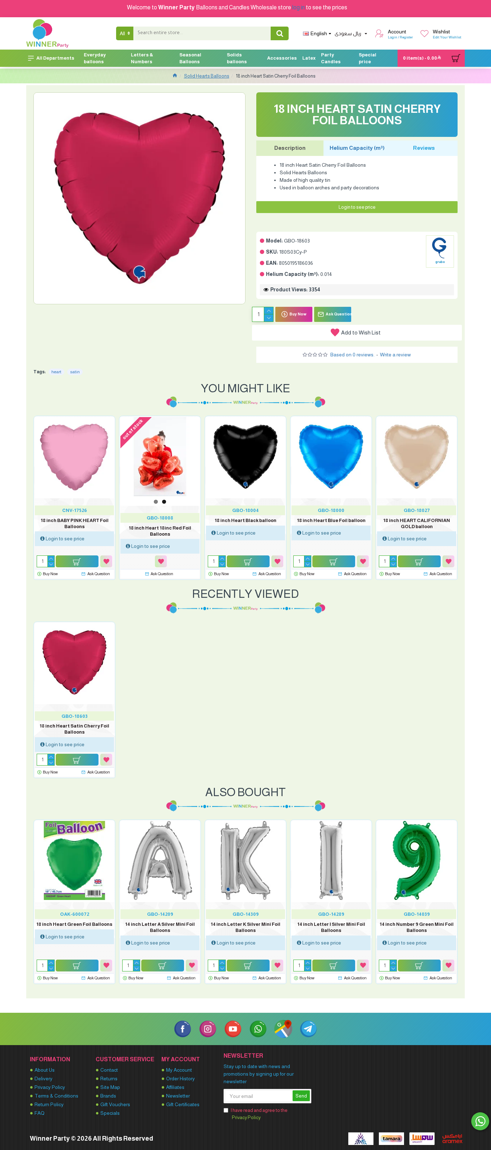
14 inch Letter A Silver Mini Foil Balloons (160, 927)
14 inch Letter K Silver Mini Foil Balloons (245, 927)
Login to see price (357, 207)
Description (290, 148)
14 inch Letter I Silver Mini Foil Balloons (331, 927)
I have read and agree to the (259, 1114)
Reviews (424, 148)
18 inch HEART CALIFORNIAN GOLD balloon (416, 523)
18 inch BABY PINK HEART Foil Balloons (75, 523)
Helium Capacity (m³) (357, 148)
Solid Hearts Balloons (206, 76)
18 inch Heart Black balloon (245, 520)
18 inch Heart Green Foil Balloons (74, 924)
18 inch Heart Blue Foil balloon (331, 520)
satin (75, 371)
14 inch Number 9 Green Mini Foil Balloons (417, 927)
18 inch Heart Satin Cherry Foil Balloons (74, 729)
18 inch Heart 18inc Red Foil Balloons (160, 531)
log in (298, 7)
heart (56, 371)
